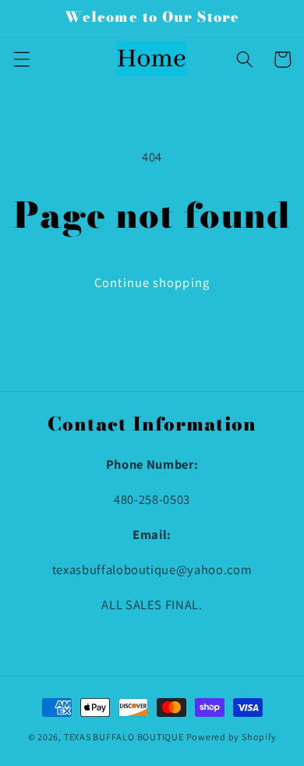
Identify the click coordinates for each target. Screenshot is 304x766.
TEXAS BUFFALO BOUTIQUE (124, 737)
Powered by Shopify (231, 737)
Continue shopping (152, 282)
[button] (21, 59)
